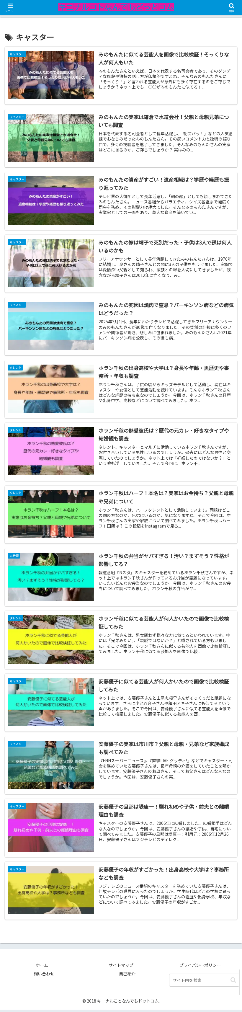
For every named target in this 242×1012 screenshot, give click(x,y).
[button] (233, 980)
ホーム (42, 965)
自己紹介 (127, 974)
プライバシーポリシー (200, 965)
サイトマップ (121, 965)
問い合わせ (44, 974)
